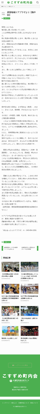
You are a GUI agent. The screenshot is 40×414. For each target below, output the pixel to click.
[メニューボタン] (2, 2)
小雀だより (7, 18)
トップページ (6, 402)
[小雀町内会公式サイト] (20, 2)
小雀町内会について (23, 402)
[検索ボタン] (37, 2)
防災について (34, 402)
